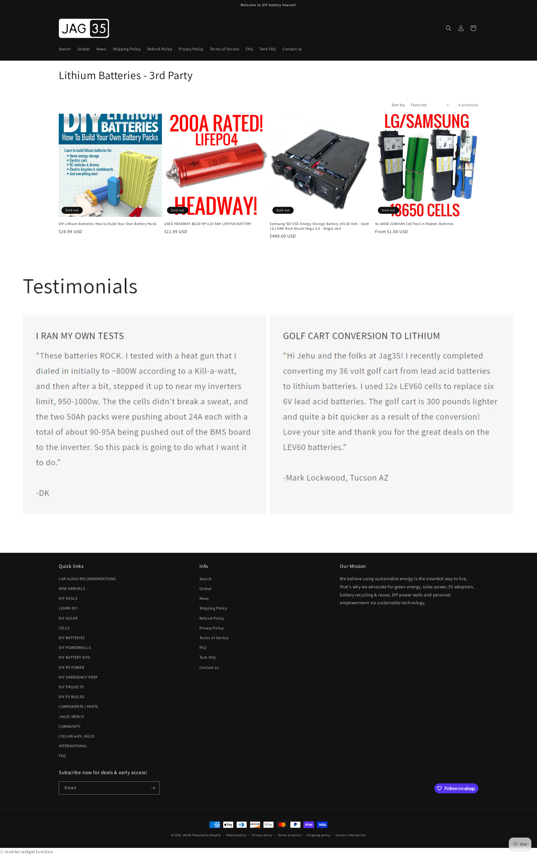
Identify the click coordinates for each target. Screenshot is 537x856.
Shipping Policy (213, 608)
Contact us (209, 667)
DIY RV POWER (71, 667)
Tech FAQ (207, 657)
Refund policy (236, 835)
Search (205, 578)
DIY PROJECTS (71, 686)
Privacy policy (262, 835)
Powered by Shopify (206, 835)
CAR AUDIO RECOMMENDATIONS (87, 578)
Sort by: (398, 104)
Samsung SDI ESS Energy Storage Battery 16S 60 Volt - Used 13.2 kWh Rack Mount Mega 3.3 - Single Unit (319, 226)
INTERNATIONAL (73, 745)
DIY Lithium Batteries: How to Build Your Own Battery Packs (108, 224)
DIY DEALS (68, 598)
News (204, 598)
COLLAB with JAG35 (76, 736)
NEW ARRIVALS (72, 588)
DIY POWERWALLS (75, 647)
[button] (448, 28)
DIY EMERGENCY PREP (78, 677)
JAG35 (187, 835)
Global (205, 588)
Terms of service (290, 835)
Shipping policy (318, 835)
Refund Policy (211, 618)
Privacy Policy (211, 627)
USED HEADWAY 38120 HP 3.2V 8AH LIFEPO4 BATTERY (207, 224)
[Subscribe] (153, 788)
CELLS (64, 627)
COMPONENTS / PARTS (78, 706)
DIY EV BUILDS (71, 696)
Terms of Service (214, 637)
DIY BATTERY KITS (74, 657)
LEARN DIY (68, 608)
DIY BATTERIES (72, 637)
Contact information (351, 835)
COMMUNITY (70, 726)
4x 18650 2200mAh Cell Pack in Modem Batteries (414, 224)
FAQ (62, 755)
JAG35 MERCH (71, 716)
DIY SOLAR (68, 618)
